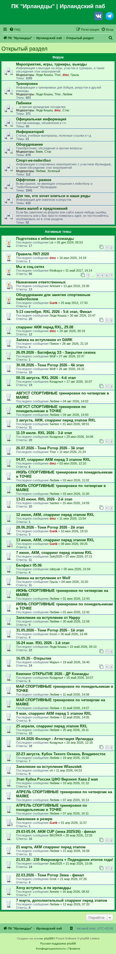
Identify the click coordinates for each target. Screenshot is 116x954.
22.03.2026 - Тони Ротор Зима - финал (50, 875)
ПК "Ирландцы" (33, 6)
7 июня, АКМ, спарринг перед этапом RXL (54, 553)
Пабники (24, 103)
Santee (54, 424)
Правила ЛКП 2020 (32, 254)
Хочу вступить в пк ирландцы (43, 888)
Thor (57, 74)
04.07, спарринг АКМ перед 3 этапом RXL (53, 459)
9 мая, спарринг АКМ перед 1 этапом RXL (54, 713)
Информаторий (30, 132)
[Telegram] (109, 17)
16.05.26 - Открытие (33, 658)
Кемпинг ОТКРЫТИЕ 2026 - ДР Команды (52, 674)
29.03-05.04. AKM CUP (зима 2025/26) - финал (56, 831)
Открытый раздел (24, 49)
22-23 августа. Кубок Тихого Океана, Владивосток (61, 754)
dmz (66, 74)
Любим (67, 94)
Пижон (54, 343)
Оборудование (29, 144)
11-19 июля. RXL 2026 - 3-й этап (44, 433)
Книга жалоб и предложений (42, 208)
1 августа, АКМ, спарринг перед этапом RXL (56, 420)
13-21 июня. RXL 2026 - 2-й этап (44, 499)
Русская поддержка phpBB (58, 943)
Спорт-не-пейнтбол (33, 160)
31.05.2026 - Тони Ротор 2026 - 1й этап (50, 630)
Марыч (54, 662)
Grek (53, 879)
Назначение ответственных (41, 282)
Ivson (53, 634)
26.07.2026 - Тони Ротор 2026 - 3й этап (50, 448)
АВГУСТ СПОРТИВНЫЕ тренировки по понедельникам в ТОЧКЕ (51, 409)
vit (51, 770)
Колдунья (56, 381)
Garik (53, 303)
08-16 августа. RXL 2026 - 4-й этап (46, 378)
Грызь (75, 74)
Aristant (55, 286)
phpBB (48, 938)
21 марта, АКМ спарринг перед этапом (51, 847)
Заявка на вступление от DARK (44, 340)
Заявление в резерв (34, 819)
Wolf (52, 356)
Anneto (54, 891)
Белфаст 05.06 (29, 565)
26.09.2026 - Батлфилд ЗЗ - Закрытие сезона (55, 352)
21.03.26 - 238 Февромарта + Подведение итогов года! (64, 860)
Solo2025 (56, 556)
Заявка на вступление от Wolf (43, 578)
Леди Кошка (44, 74)
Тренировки (27, 84)
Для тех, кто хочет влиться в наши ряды (53, 196)
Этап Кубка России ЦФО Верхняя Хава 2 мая (57, 779)
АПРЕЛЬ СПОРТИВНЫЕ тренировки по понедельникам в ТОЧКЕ (51, 807)
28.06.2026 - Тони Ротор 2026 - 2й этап (50, 527)
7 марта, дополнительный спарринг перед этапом (61, 900)
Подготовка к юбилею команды (45, 238)
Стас (66, 110)
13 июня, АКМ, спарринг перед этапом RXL (55, 540)
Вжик (39, 151)
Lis (51, 242)
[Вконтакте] (98, 17)
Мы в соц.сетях (30, 267)
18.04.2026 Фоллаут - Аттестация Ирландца (54, 739)
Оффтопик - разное (33, 180)
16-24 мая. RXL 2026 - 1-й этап (43, 643)
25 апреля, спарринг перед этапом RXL (51, 726)
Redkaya (56, 270)
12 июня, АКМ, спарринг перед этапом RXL (55, 515)
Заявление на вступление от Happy (48, 617)
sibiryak (55, 569)
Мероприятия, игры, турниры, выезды (51, 64)
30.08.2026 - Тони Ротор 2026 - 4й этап (50, 365)
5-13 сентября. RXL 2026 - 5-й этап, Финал (54, 312)
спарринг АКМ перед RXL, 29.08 (44, 327)
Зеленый (53, 171)
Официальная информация (41, 119)
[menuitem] (15, 29)
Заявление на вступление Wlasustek (49, 766)
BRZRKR (56, 835)
